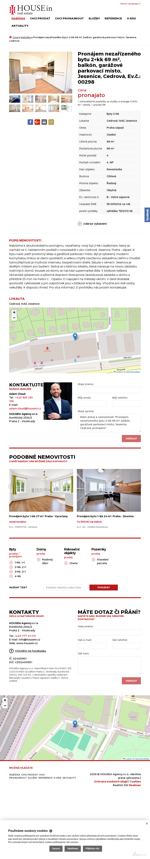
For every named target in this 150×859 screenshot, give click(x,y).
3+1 (24, 571)
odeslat (131, 680)
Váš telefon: (120, 639)
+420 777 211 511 (25, 635)
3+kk (17, 571)
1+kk (17, 562)
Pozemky (98, 549)
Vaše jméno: (85, 626)
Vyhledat (103, 587)
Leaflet (119, 371)
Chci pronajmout (69, 18)
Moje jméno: (86, 384)
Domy (41, 549)
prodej (13, 553)
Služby (94, 18)
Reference (113, 18)
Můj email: (84, 397)
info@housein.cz (29, 639)
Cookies (135, 781)
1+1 (23, 562)
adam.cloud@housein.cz (25, 408)
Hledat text (18, 587)
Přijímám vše (92, 848)
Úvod (15, 37)
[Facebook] (147, 215)
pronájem (15, 556)
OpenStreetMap (133, 371)
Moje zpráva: (86, 411)
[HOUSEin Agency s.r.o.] (30, 9)
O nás (131, 18)
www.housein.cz (27, 643)
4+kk (18, 576)
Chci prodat (40, 18)
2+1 (24, 567)
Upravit (56, 848)
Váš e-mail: (85, 639)
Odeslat (131, 438)
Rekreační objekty (71, 551)
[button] (75, 336)
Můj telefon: (120, 397)
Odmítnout (72, 848)
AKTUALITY (20, 25)
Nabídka (18, 18)
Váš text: (83, 653)
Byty (12, 549)
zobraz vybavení (95, 223)
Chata (74, 563)
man (135, 785)
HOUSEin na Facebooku (30, 650)
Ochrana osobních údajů (111, 781)
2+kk (18, 567)
